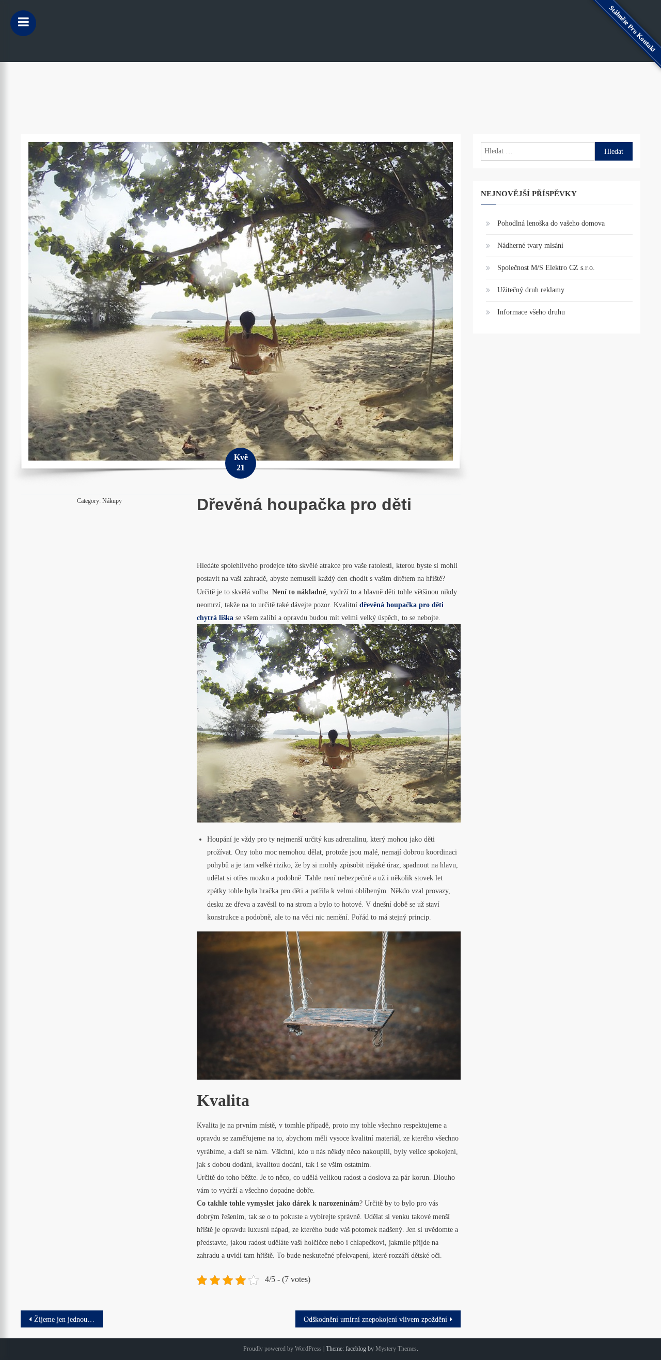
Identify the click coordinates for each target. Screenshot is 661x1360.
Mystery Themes (396, 1348)
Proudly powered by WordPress (282, 1348)
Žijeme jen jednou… (64, 1319)
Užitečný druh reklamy (530, 290)
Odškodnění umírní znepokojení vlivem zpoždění (375, 1319)
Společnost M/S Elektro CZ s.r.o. (546, 268)
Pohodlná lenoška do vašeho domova (551, 223)
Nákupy (112, 500)
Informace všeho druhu (531, 312)
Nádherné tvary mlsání (530, 245)
